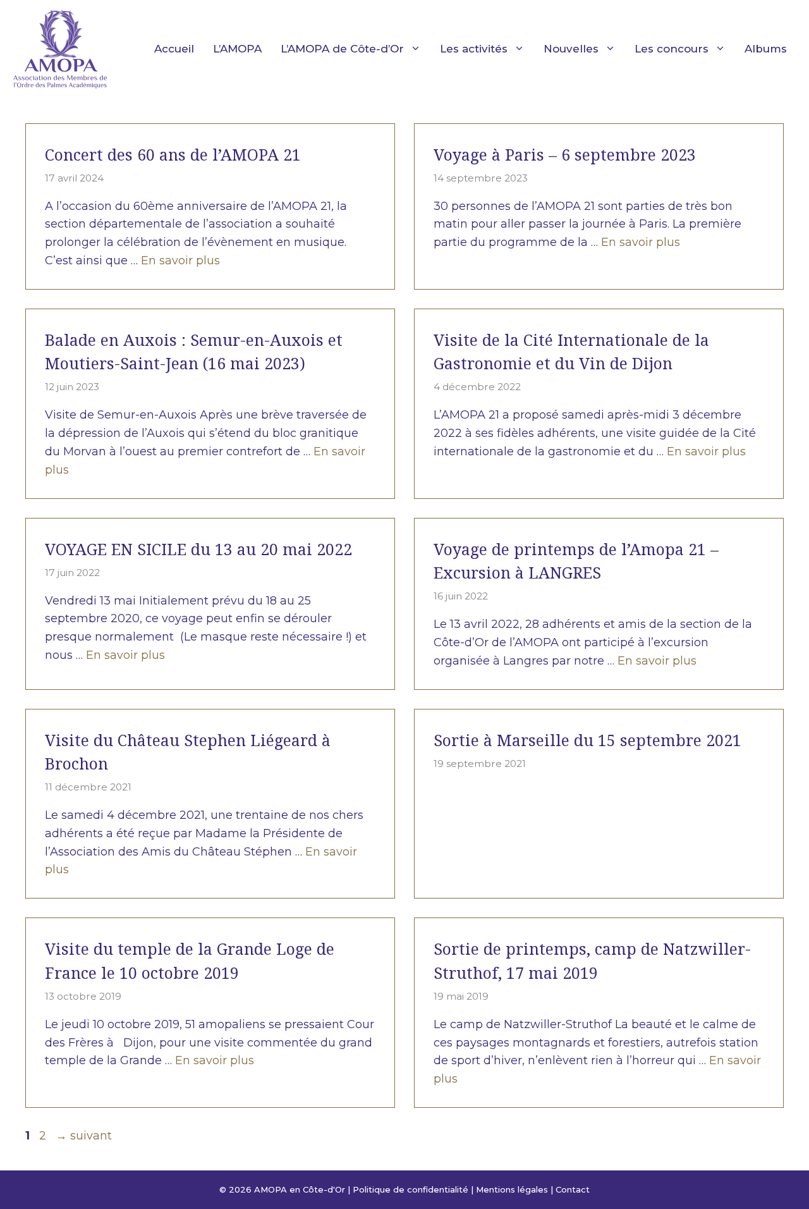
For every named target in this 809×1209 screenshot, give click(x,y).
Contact (573, 1189)
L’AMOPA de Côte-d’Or (342, 48)
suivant (84, 1136)
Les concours (672, 48)
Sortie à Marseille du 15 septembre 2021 (587, 740)
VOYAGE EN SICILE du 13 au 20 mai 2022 (198, 549)
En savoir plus (180, 260)
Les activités (474, 48)
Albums (766, 48)
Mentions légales (512, 1189)
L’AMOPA (237, 48)
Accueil (174, 48)
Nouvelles (571, 48)
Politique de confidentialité (410, 1189)
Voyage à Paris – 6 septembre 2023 (565, 154)
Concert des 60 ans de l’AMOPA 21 (173, 154)
